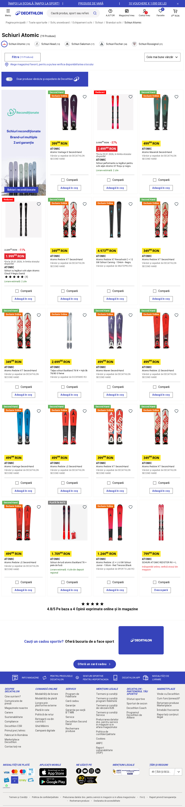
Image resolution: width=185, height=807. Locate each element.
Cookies (100, 738)
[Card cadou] (6, 780)
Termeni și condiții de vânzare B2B (106, 706)
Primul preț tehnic (15, 730)
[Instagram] (91, 771)
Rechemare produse (72, 729)
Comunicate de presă (13, 702)
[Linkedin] (97, 771)
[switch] (9, 79)
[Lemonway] (6, 786)
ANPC (99, 743)
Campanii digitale (45, 730)
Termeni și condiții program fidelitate (106, 699)
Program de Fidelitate (72, 695)
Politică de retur (44, 714)
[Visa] (6, 771)
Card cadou (72, 701)
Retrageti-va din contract (44, 720)
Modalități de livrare (46, 694)
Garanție (71, 705)
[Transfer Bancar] (31, 773)
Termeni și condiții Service (106, 713)
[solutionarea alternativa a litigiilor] (126, 773)
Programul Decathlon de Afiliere (134, 715)
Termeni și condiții (106, 694)
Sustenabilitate (14, 717)
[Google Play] (52, 783)
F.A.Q (142, 797)
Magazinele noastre (16, 708)
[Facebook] (78, 771)
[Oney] (22, 780)
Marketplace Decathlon (12, 740)
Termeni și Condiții (18, 797)
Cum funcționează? (168, 698)
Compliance (11, 721)
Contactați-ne (13, 746)
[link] (21, 190)
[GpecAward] (87, 783)
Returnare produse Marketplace (168, 704)
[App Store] (52, 774)
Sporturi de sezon (137, 703)
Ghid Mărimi (42, 726)
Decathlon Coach (137, 708)
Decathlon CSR (13, 726)
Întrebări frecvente (168, 710)
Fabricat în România (16, 735)
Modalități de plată (46, 698)
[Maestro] (22, 772)
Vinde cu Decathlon (168, 694)
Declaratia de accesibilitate (107, 801)
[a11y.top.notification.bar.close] (178, 3)
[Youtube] (85, 771)
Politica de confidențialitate (105, 732)
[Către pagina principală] (29, 13)
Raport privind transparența (162, 797)
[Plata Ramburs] (31, 780)
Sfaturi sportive (136, 699)
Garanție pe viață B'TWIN (75, 711)
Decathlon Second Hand (76, 722)
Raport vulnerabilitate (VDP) (104, 750)
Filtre (22, 57)
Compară (72, 180)
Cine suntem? (13, 696)
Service (70, 717)
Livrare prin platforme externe (46, 704)
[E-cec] (14, 781)
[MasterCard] (14, 772)
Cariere (9, 712)
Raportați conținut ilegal (167, 715)
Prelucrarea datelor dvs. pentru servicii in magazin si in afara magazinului (107, 723)
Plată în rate (42, 710)
